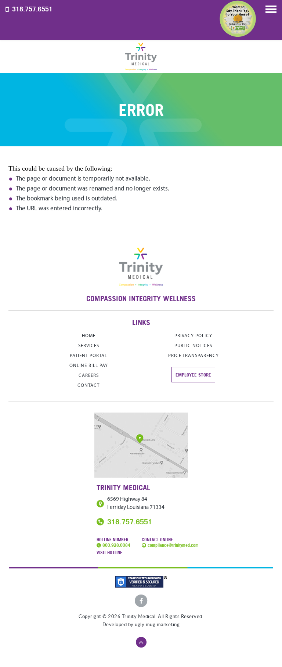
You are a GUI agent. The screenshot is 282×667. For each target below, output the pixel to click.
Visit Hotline (109, 552)
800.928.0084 (116, 545)
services (88, 345)
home (88, 336)
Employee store (193, 375)
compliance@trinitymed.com (173, 545)
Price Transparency (193, 355)
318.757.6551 (32, 9)
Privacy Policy (193, 336)
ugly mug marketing (157, 624)
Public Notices (193, 345)
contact (88, 385)
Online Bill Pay (88, 365)
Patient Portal (88, 355)
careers (89, 375)
